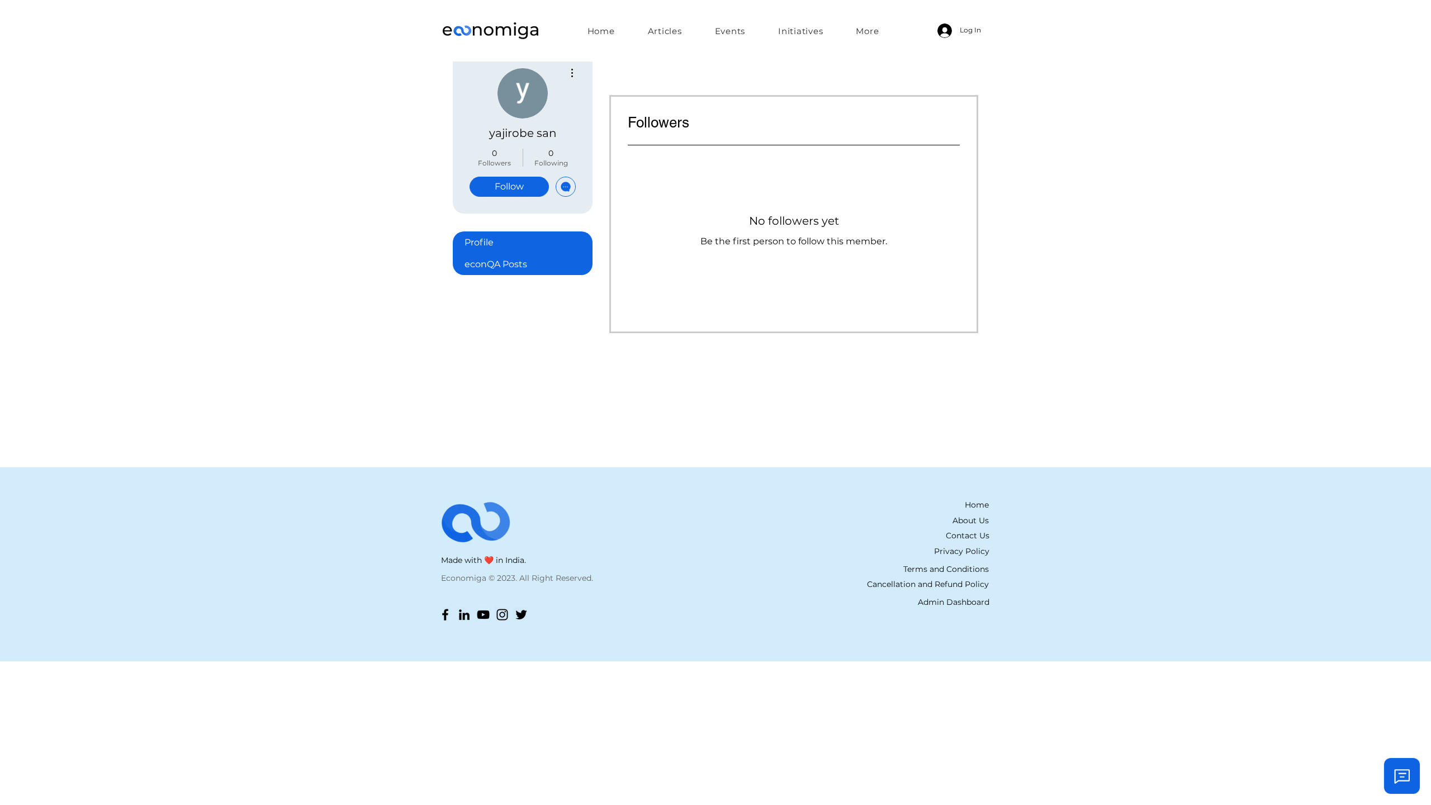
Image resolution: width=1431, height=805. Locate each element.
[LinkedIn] (464, 614)
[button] (800, 30)
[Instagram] (502, 614)
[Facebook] (445, 614)
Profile (479, 242)
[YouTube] (483, 614)
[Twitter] (521, 614)
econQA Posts (496, 264)
